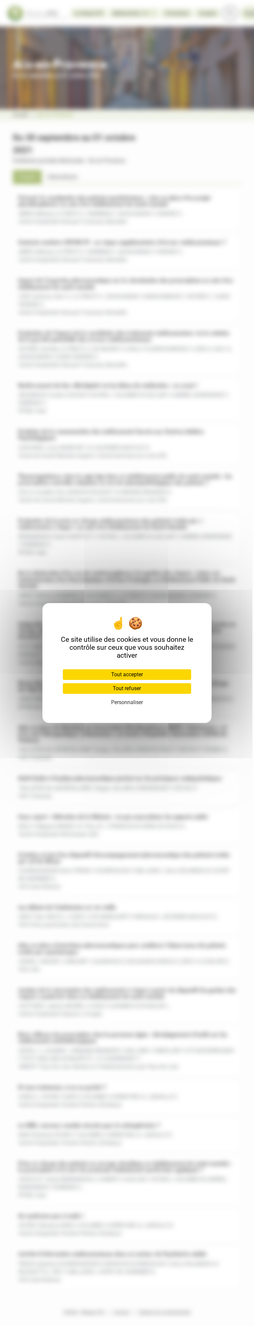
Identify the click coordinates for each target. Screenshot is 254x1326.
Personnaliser (127, 702)
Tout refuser (127, 688)
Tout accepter (127, 674)
